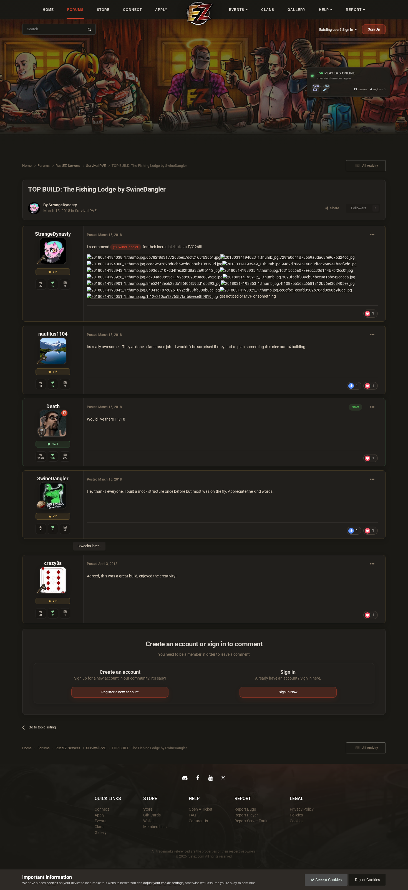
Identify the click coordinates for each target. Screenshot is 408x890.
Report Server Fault (251, 821)
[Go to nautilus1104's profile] (53, 351)
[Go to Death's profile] (53, 423)
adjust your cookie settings (163, 883)
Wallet (148, 821)
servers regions (368, 89)
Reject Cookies (367, 880)
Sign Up (374, 29)
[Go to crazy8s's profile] (53, 580)
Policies (296, 815)
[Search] (89, 29)
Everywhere (71, 29)
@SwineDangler (125, 247)
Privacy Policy (302, 809)
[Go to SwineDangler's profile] (53, 495)
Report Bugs (245, 809)
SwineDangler (53, 478)
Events (100, 821)
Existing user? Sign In (337, 29)
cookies (52, 883)
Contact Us (198, 821)
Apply (99, 815)
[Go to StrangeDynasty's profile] (34, 208)
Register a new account (119, 692)
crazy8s (53, 563)
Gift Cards (152, 815)
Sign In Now (288, 692)
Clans (99, 826)
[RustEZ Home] (200, 13)
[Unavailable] (153, 257)
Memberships (155, 826)
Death (53, 406)
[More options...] (372, 235)
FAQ (192, 815)
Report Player (246, 815)
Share (333, 208)
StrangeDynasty (63, 205)
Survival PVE (86, 210)
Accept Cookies (328, 880)
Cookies (296, 821)
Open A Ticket (200, 809)
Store (147, 809)
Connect (102, 809)
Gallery (101, 832)
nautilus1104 (52, 334)
